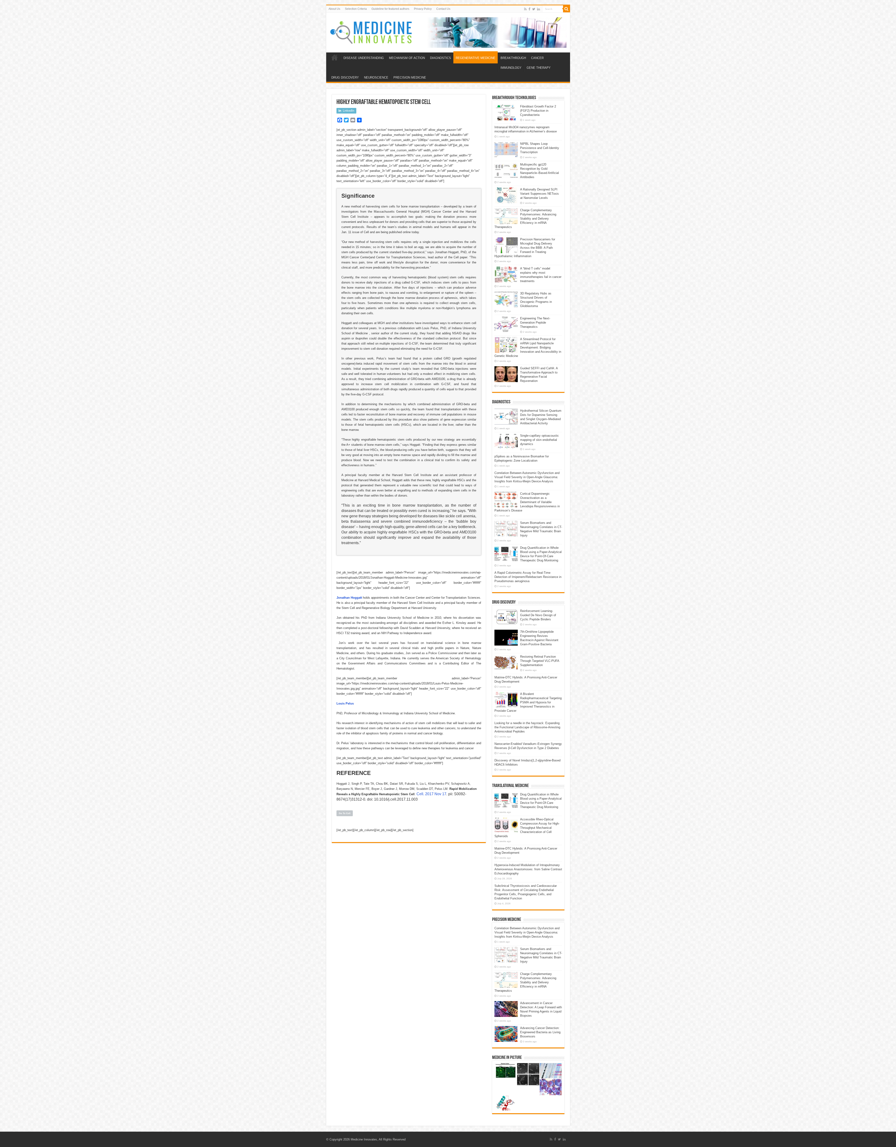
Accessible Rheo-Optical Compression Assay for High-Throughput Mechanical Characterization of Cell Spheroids (527, 828)
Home (335, 57)
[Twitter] (534, 9)
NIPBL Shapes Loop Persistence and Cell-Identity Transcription (539, 148)
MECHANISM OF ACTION (407, 58)
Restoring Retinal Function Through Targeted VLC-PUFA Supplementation (539, 661)
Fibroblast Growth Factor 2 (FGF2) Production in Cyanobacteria (538, 111)
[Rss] (525, 9)
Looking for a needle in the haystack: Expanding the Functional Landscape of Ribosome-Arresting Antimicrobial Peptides (527, 727)
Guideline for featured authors (390, 8)
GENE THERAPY (539, 67)
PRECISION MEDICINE (409, 77)
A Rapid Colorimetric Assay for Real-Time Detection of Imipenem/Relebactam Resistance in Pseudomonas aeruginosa (527, 577)
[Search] (566, 8)
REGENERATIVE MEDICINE (475, 58)
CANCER (537, 58)
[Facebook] (529, 9)
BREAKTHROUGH (513, 58)
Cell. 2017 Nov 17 (431, 794)
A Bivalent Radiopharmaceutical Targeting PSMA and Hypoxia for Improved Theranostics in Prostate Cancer (528, 702)
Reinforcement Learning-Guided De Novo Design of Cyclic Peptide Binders (538, 615)
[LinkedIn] (538, 9)
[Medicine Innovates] (371, 31)
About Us (334, 8)
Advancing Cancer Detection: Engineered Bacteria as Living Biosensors (540, 1032)
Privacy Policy (423, 8)
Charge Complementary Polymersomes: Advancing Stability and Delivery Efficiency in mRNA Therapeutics (525, 218)
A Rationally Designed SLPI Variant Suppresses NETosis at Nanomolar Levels (539, 194)
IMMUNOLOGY (511, 67)
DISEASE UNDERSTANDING (363, 58)
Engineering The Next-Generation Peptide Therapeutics (535, 322)
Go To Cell (344, 813)
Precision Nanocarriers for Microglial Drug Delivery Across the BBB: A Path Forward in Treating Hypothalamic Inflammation (524, 248)
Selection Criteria (356, 8)
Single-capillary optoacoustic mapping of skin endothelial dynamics (539, 440)
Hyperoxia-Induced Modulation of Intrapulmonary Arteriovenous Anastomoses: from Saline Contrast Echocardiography (528, 869)
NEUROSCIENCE (376, 77)
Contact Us (443, 8)
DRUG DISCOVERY (345, 77)
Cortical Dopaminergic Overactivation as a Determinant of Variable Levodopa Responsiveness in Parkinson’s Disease (527, 502)
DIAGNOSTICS (440, 58)
